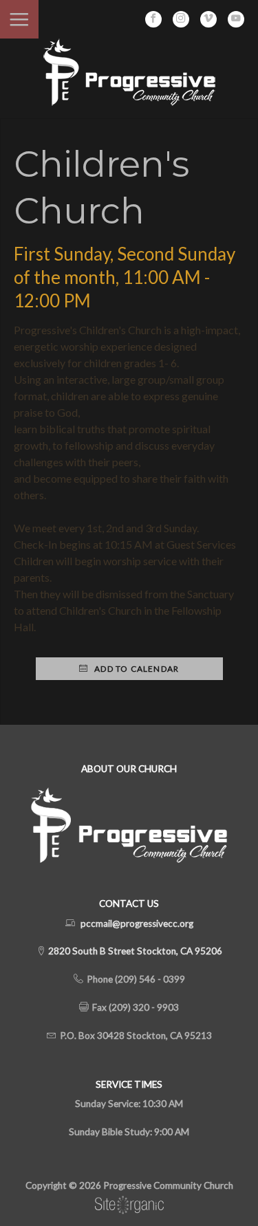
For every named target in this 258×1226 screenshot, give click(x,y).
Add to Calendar (135, 669)
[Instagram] (181, 19)
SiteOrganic (129, 1205)
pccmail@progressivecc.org (136, 923)
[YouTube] (236, 19)
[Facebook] (153, 19)
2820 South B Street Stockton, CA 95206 (134, 950)
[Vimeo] (208, 19)
